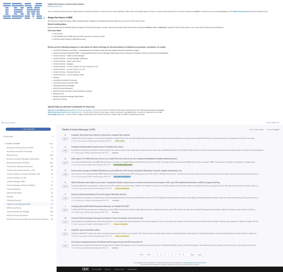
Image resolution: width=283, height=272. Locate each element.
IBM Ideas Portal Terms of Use (196, 262)
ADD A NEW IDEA (29, 129)
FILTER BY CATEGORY (13, 143)
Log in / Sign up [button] (272, 122)
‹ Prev (148, 255)
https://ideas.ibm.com (73, 112)
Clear (51, 143)
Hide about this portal (55, 6)
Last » (200, 255)
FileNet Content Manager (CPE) (98, 141)
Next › (193, 255)
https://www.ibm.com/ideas (81, 110)
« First (141, 255)
